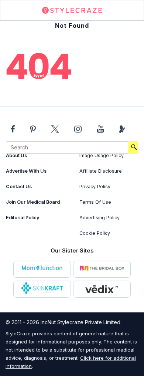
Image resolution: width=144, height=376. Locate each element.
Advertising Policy (99, 217)
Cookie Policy (94, 233)
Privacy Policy (94, 186)
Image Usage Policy (101, 155)
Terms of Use (95, 202)
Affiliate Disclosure (100, 171)
